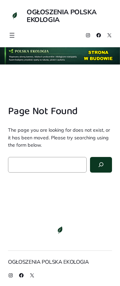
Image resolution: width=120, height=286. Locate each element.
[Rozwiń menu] (12, 35)
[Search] (101, 165)
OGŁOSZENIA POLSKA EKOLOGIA (61, 16)
